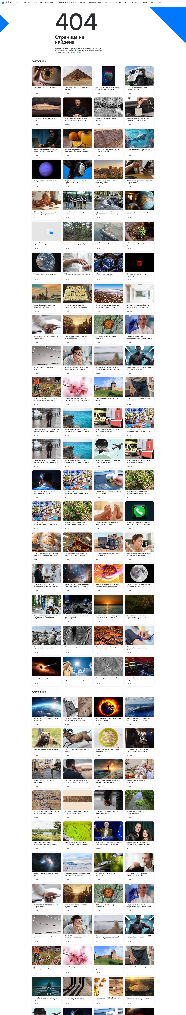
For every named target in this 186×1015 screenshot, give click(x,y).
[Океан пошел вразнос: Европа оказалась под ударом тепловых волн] (77, 422)
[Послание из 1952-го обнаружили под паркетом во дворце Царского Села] (46, 929)
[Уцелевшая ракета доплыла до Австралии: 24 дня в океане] (139, 836)
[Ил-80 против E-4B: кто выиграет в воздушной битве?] (108, 453)
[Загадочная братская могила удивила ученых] (108, 174)
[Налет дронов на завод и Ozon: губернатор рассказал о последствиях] (108, 422)
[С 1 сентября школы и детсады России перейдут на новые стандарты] (46, 205)
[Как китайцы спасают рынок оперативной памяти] (139, 671)
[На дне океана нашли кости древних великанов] (139, 929)
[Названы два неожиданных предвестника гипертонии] (139, 640)
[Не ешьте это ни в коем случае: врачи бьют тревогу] (108, 867)
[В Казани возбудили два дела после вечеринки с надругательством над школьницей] (108, 929)
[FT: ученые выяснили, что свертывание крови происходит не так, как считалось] (139, 329)
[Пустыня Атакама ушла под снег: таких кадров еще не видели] (108, 298)
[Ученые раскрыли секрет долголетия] (139, 898)
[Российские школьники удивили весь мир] (77, 205)
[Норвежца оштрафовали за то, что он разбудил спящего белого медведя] (108, 360)
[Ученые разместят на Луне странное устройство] (108, 764)
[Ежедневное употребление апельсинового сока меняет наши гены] (77, 143)
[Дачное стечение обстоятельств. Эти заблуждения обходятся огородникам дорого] (46, 391)
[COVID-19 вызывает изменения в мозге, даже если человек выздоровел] (77, 360)
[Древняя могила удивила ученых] (46, 867)
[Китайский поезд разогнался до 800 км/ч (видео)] (108, 236)
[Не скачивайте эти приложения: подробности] (46, 329)
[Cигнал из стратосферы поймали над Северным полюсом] (77, 991)
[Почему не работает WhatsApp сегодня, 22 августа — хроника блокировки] (139, 516)
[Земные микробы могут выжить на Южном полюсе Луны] (139, 578)
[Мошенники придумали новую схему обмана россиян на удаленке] (46, 143)
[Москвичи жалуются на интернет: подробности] (139, 174)
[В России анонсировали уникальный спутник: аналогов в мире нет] (108, 267)
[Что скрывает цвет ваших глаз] (46, 81)
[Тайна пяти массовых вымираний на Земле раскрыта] (108, 836)
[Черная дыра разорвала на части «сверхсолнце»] (46, 671)
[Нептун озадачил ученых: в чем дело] (46, 174)
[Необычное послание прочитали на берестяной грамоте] (77, 929)
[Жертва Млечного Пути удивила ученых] (46, 991)
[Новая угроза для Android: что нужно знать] (46, 733)
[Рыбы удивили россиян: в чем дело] (46, 112)
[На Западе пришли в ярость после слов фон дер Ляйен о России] (108, 960)
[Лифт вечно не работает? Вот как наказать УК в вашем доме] (139, 733)
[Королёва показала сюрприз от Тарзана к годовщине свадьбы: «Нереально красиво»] (139, 960)
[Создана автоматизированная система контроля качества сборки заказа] (77, 547)
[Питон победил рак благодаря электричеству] (108, 640)
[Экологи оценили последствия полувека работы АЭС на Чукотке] (77, 236)
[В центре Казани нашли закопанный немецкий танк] (77, 836)
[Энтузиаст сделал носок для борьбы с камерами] (77, 174)
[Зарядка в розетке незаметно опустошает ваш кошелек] (139, 112)
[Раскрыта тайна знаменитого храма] (108, 391)
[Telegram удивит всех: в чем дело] (77, 267)
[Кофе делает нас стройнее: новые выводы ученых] (139, 991)
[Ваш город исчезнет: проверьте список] (139, 205)
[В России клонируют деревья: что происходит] (139, 236)
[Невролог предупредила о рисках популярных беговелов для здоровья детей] (46, 609)
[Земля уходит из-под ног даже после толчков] (77, 764)
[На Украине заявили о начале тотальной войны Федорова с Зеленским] (77, 112)
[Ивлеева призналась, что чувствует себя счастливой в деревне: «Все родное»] (139, 702)
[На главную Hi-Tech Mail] (8, 2)
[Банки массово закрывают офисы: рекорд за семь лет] (108, 484)
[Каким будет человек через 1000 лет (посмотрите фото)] (139, 360)
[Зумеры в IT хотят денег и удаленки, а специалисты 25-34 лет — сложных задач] (108, 795)
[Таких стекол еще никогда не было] (46, 360)
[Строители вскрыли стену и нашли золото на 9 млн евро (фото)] (77, 298)
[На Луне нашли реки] (77, 640)
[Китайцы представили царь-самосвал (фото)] (139, 81)
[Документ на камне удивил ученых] (108, 112)
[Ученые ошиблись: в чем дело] (46, 267)
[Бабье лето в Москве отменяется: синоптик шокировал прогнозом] (46, 422)
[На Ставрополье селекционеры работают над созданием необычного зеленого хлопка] (46, 640)
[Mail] (3, 2)
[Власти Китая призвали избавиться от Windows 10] (46, 236)
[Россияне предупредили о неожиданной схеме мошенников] (139, 795)
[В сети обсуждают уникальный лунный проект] (77, 609)
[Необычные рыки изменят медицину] (108, 991)
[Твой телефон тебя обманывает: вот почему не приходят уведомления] (139, 547)
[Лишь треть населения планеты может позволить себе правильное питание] (108, 733)
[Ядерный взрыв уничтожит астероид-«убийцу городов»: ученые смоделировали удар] (46, 795)
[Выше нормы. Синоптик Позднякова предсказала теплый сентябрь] (139, 422)
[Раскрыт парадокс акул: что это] (139, 143)
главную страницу (75, 53)
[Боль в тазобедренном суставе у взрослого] (139, 391)
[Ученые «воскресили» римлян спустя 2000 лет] (77, 329)
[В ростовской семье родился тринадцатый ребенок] (108, 516)
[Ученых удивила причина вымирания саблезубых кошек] (46, 960)
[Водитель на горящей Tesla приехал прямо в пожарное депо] (108, 205)
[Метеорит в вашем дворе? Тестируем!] (108, 329)
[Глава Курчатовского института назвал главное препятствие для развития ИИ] (108, 578)
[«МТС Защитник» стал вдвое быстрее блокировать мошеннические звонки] (46, 484)
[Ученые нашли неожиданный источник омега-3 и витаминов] (77, 960)
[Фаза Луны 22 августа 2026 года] (77, 795)
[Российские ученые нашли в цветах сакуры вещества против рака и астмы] (77, 391)
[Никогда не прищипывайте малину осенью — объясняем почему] (139, 484)
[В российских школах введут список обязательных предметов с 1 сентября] (139, 764)
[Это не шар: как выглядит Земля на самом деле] (46, 836)
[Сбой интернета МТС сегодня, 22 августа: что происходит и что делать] (108, 702)
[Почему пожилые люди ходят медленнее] (46, 898)
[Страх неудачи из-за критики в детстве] (77, 702)
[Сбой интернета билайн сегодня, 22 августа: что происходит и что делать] (77, 898)
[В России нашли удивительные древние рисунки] (108, 143)
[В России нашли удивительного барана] (77, 867)
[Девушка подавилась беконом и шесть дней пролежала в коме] (139, 298)
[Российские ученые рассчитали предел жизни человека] (108, 898)
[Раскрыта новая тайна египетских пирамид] (77, 81)
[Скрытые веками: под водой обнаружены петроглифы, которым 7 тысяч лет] (77, 733)
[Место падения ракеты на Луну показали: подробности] (108, 671)
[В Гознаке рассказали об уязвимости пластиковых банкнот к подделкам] (46, 764)
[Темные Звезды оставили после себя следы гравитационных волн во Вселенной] (77, 578)
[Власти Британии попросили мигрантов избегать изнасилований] (46, 298)
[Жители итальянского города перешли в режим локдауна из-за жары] (77, 671)
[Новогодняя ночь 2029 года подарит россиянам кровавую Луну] (139, 267)
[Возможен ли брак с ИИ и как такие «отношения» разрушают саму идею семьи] (46, 578)
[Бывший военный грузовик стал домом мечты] (108, 547)
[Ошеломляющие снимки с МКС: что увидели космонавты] (108, 81)
